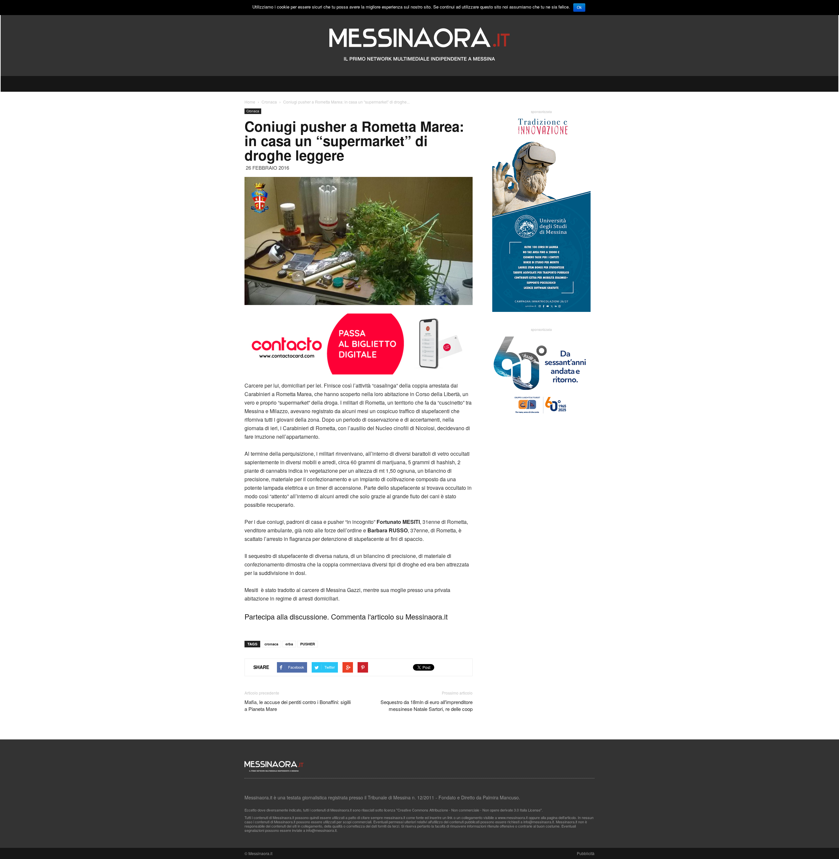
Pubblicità (586, 853)
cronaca (271, 643)
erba (289, 643)
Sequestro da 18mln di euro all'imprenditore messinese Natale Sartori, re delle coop (426, 705)
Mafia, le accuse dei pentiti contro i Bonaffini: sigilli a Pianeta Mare (297, 705)
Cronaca (252, 111)
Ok (579, 7)
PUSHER (307, 643)
